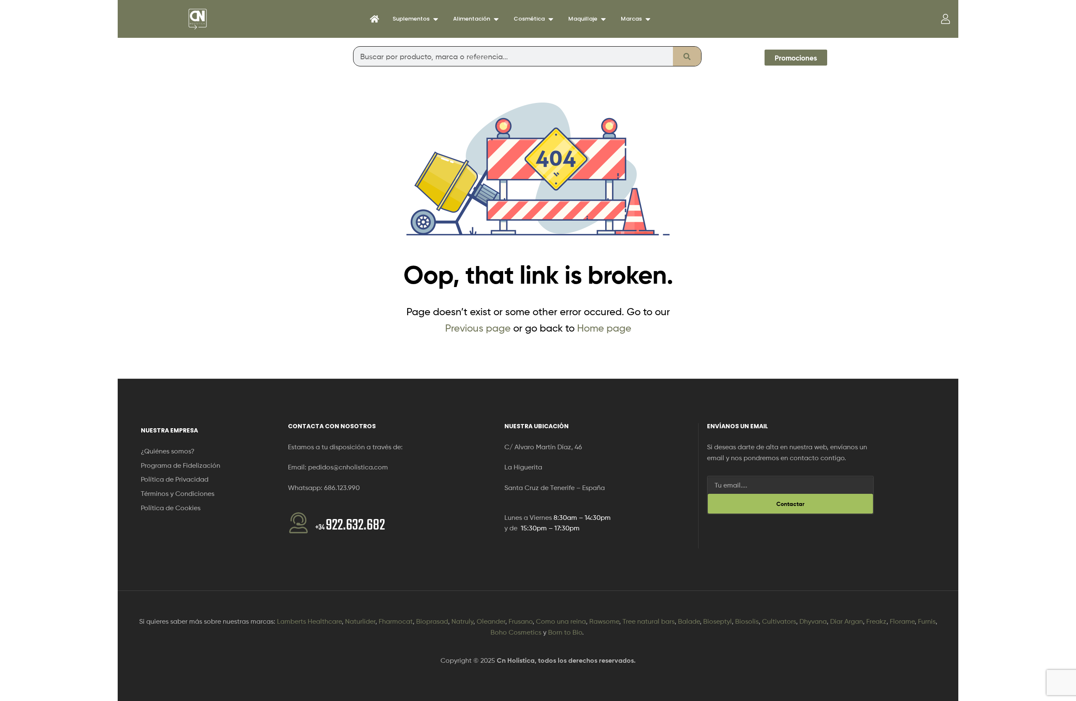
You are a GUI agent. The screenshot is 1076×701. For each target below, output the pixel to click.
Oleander (491, 621)
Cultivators (779, 621)
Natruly (462, 621)
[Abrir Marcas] (648, 19)
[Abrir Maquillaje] (603, 19)
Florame (902, 621)
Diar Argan (846, 621)
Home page (604, 328)
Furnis (927, 621)
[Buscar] (687, 56)
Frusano (521, 621)
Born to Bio (565, 632)
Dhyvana (813, 621)
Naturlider (360, 621)
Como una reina (561, 621)
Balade (689, 621)
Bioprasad (432, 621)
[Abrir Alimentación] (496, 19)
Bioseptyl (717, 621)
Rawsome (604, 621)
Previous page (478, 328)
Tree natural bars (648, 621)
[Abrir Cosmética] (551, 19)
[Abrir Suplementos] (436, 19)
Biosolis (747, 621)
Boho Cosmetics (516, 632)
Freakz (876, 621)
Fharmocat (396, 621)
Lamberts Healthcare (309, 621)
